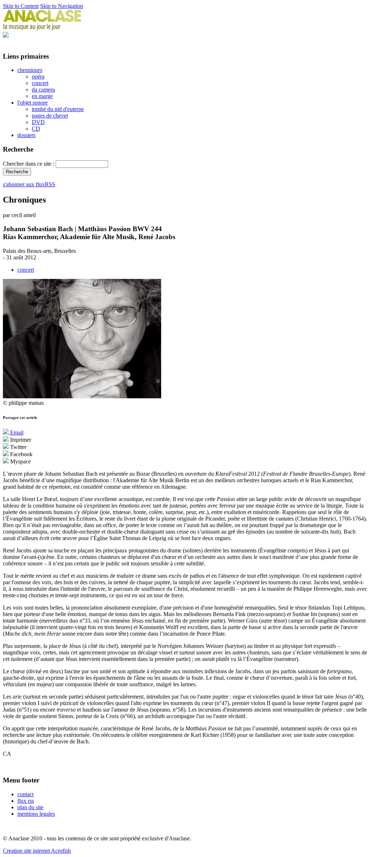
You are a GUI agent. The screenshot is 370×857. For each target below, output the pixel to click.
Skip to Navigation (61, 6)
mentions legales (36, 814)
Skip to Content (21, 6)
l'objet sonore (32, 102)
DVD (38, 122)
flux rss (25, 801)
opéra (38, 76)
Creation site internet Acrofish (37, 851)
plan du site (30, 807)
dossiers (26, 135)
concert (40, 83)
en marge (42, 96)
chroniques (29, 70)
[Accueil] (42, 28)
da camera (43, 89)
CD (36, 129)
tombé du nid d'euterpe (58, 109)
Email (16, 432)
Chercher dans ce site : (29, 164)
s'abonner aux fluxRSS (29, 184)
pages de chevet (50, 116)
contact (25, 794)
